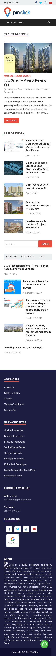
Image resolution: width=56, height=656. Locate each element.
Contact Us (10, 409)
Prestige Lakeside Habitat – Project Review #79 (36, 224)
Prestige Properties (14, 441)
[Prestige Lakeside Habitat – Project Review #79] (13, 221)
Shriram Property (13, 452)
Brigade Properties (14, 435)
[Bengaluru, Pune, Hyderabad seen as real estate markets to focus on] (13, 325)
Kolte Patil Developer (15, 464)
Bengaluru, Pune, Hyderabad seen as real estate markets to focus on (39, 330)
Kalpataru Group (13, 475)
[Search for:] (28, 243)
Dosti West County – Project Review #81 (38, 186)
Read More (10, 120)
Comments (27, 256)
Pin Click (34, 652)
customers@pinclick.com (17, 499)
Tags (42, 256)
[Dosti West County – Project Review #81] (13, 184)
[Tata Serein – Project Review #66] (28, 59)
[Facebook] (36, 2)
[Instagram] (45, 2)
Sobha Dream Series (14, 447)
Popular (11, 256)
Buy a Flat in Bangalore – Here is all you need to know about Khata (26, 267)
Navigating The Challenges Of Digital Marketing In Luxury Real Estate (38, 145)
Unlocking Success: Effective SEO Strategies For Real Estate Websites (37, 167)
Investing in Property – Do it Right (23, 347)
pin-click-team (34, 89)
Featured (8, 76)
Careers (8, 398)
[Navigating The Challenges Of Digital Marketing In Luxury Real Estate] (13, 140)
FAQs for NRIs (12, 392)
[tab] (11, 257)
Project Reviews (22, 76)
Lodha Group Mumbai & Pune (19, 469)
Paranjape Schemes (14, 458)
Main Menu (17, 22)
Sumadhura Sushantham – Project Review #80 (38, 205)
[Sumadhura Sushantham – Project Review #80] (13, 202)
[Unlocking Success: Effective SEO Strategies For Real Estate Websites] (13, 162)
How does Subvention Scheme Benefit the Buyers (36, 284)
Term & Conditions (14, 404)
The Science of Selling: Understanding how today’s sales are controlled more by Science (38, 306)
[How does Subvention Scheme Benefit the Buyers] (12, 281)
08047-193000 (12, 510)
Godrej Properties (13, 430)
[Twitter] (40, 2)
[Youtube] (50, 2)
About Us (9, 387)
